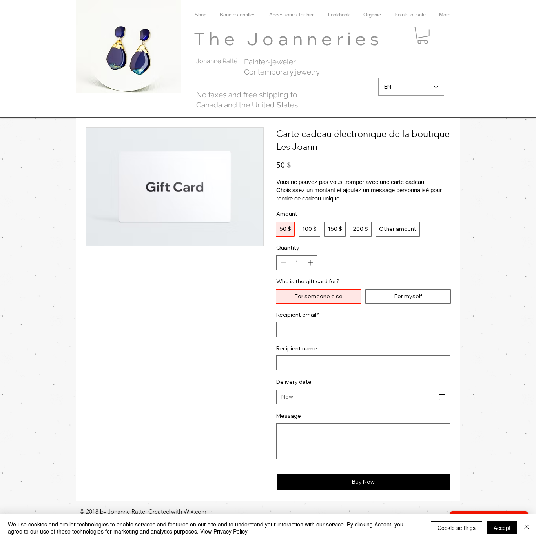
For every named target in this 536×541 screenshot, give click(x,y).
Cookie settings (457, 528)
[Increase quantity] (311, 263)
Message (288, 415)
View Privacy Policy (224, 531)
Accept (502, 528)
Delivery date (294, 381)
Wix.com (195, 511)
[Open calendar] (442, 397)
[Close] (526, 528)
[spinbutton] (296, 263)
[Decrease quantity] (282, 263)
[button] (422, 35)
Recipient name (296, 348)
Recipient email (297, 314)
